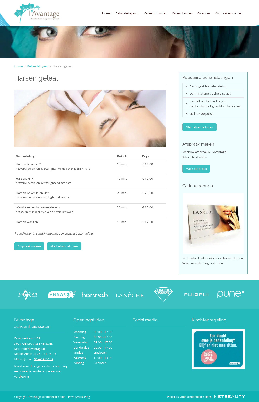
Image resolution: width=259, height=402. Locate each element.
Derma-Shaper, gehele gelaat (210, 93)
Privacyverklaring (79, 397)
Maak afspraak (196, 169)
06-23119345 (46, 354)
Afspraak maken (29, 246)
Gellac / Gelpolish (201, 113)
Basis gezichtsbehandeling (208, 86)
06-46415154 (43, 359)
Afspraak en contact (229, 13)
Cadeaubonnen (182, 13)
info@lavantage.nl (33, 349)
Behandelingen (126, 13)
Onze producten (155, 13)
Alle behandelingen (64, 246)
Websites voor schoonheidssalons (189, 397)
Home (106, 13)
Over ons (203, 13)
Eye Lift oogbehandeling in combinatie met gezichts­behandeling (215, 103)
